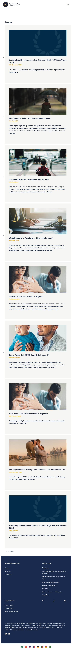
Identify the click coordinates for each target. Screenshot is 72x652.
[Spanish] (46, 647)
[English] (30, 647)
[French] (34, 647)
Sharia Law (45, 589)
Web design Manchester (17, 630)
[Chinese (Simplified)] (26, 647)
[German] (38, 647)
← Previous (10, 551)
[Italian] (42, 647)
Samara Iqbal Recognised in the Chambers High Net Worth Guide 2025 (37, 531)
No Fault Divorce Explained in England (36, 302)
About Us (7, 571)
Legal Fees (45, 595)
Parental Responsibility (49, 585)
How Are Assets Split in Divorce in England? (37, 418)
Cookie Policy (9, 608)
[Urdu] (50, 647)
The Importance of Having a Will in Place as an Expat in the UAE (37, 474)
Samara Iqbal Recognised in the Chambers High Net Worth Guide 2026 (37, 65)
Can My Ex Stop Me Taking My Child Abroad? (37, 185)
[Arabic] (22, 647)
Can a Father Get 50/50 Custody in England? (36, 361)
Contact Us (8, 574)
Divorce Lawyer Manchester (50, 582)
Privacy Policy (9, 605)
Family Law (45, 568)
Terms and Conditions (11, 611)
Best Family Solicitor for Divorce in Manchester (37, 125)
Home (6, 568)
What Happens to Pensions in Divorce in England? (37, 244)
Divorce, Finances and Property (51, 592)
